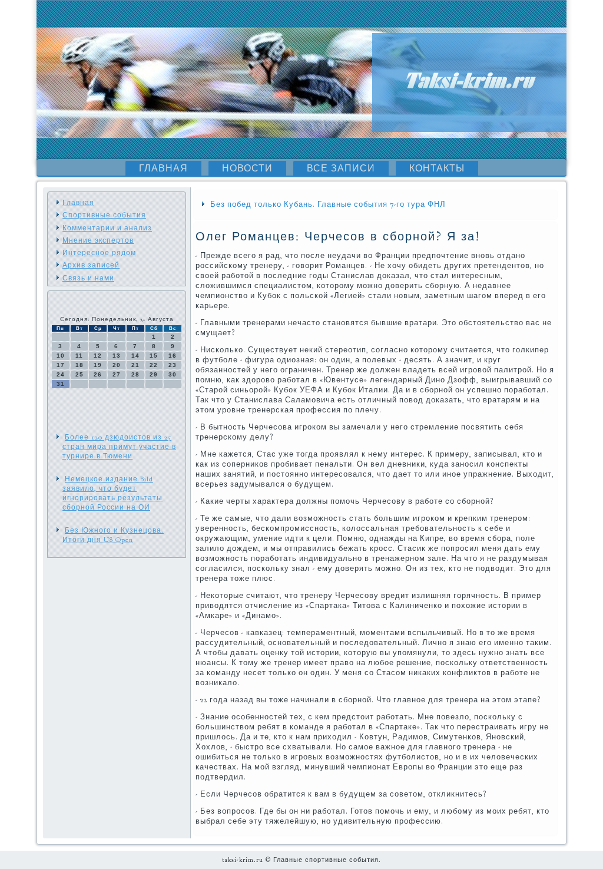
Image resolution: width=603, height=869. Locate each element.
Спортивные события (104, 215)
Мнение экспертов (98, 240)
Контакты (437, 168)
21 (135, 365)
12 (98, 355)
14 (135, 355)
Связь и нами (88, 278)
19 (98, 365)
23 (172, 365)
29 (154, 374)
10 (61, 355)
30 (172, 374)
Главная (163, 168)
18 (79, 365)
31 (61, 384)
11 (79, 355)
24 (61, 374)
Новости (247, 168)
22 (154, 365)
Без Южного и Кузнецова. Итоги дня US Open (113, 535)
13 (116, 355)
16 (172, 355)
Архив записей (91, 265)
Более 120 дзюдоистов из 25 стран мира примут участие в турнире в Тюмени (119, 446)
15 (154, 355)
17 (61, 365)
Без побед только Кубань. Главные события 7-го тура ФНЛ (328, 204)
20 (116, 365)
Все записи (341, 168)
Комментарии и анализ (107, 228)
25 (79, 374)
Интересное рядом (99, 252)
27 (116, 374)
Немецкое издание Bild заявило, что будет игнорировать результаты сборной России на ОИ (112, 493)
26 (98, 374)
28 (135, 374)
